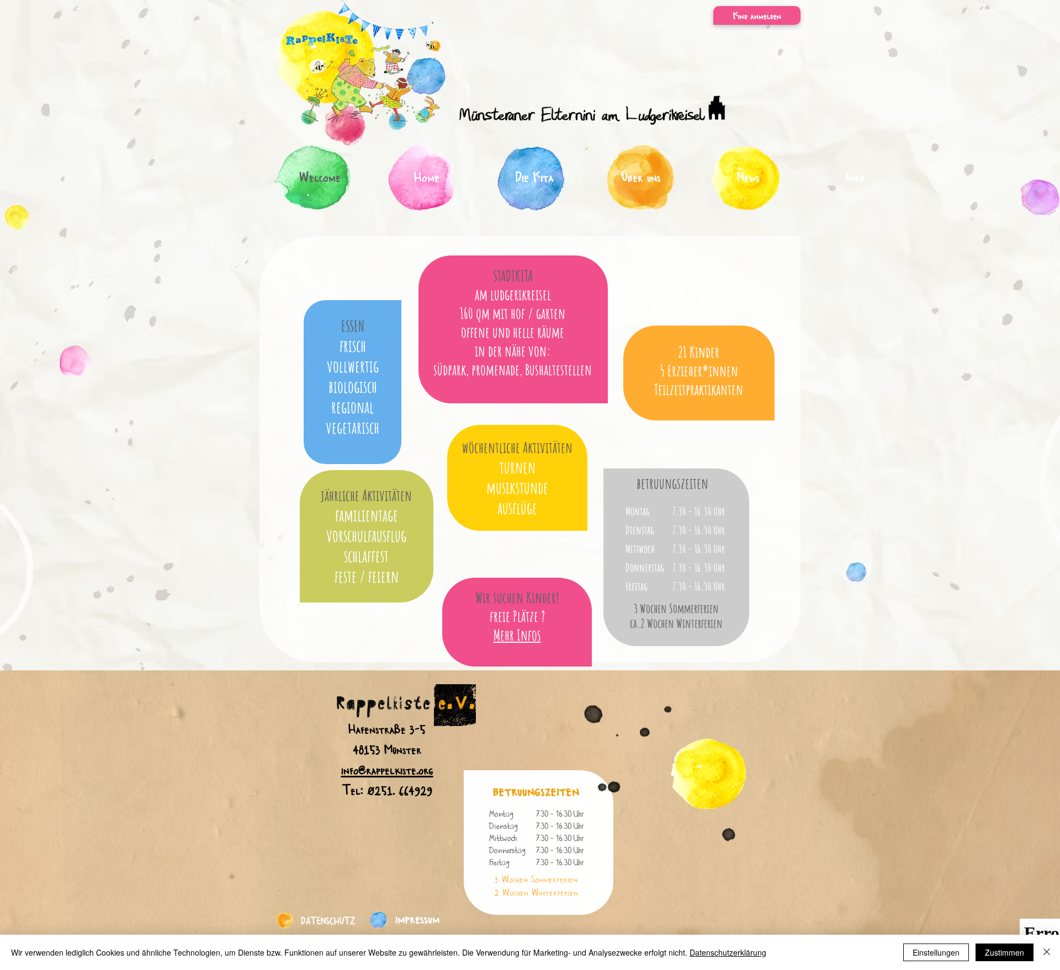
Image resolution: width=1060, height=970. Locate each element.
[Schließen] (1046, 952)
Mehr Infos (517, 635)
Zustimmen (1004, 952)
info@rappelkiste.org (387, 769)
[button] (757, 15)
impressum (417, 917)
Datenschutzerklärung (728, 952)
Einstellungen (936, 952)
